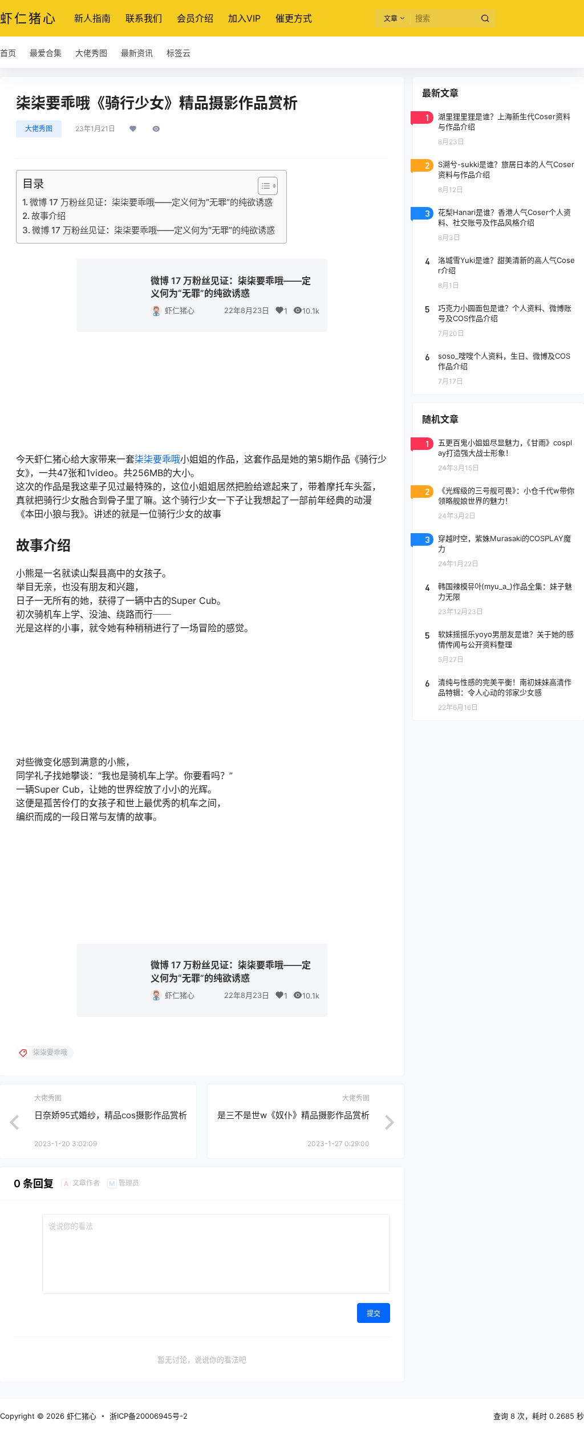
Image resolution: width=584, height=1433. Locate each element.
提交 (373, 1313)
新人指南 (92, 18)
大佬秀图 (38, 128)
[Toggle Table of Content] (262, 186)
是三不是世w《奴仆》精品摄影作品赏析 (293, 1115)
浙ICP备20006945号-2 (149, 1415)
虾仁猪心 (179, 310)
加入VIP (244, 18)
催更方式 (293, 18)
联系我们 (143, 18)
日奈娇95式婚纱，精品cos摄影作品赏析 (110, 1115)
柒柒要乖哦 (157, 459)
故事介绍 (48, 215)
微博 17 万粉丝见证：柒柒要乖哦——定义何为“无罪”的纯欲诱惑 (151, 202)
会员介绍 (195, 18)
